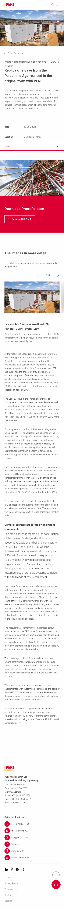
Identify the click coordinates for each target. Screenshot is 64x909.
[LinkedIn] (6, 869)
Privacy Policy (11, 883)
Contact (8, 895)
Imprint (7, 877)
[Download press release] (56, 884)
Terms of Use (11, 889)
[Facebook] (12, 869)
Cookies (8, 901)
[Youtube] (17, 869)
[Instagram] (22, 869)
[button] (15, 53)
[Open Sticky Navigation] (56, 874)
